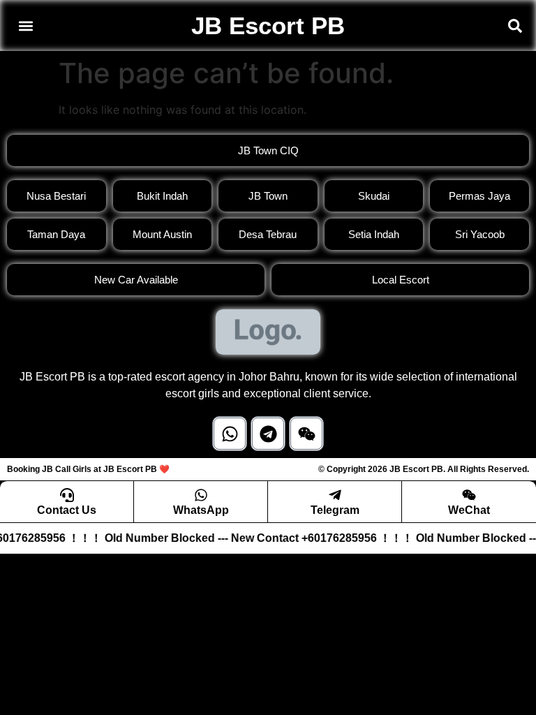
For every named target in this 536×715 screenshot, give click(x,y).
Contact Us (66, 510)
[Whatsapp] (229, 433)
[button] (25, 25)
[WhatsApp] (201, 495)
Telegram (335, 510)
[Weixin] (306, 433)
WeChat (469, 510)
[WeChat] (469, 495)
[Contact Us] (67, 495)
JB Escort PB (268, 25)
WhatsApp (201, 510)
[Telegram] (268, 433)
